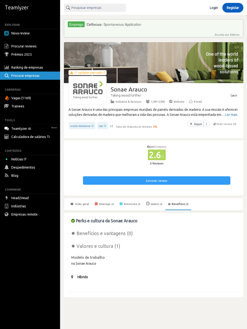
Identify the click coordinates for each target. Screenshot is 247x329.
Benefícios (180, 204)
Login (214, 8)
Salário (156, 204)
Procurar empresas (25, 76)
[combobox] (95, 8)
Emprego (106, 204)
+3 (111, 126)
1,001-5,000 (158, 101)
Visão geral (81, 204)
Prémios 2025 (21, 54)
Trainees (17, 106)
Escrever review (156, 180)
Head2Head (20, 198)
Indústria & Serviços (128, 101)
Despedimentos (23, 167)
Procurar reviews (24, 46)
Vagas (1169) (21, 98)
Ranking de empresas (27, 67)
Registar (233, 8)
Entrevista (131, 204)
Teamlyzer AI (34, 128)
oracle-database (80, 126)
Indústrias (18, 206)
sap (101, 126)
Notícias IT (19, 159)
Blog (14, 176)
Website (179, 101)
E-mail (198, 101)
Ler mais (231, 115)
